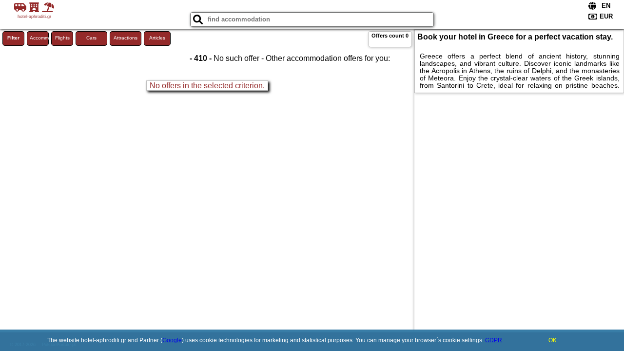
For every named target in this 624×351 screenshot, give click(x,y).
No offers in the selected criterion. (207, 85)
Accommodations (39, 37)
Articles (157, 37)
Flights (62, 37)
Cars (91, 37)
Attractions (125, 37)
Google (172, 340)
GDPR (493, 340)
